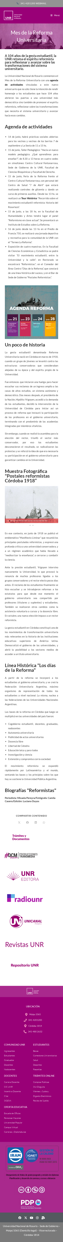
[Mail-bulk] (43, 1218)
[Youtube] (31, 1218)
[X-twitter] (26, 1218)
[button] (8, 505)
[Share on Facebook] (27, 822)
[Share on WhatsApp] (44, 822)
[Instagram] (37, 1218)
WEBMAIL (41, 3)
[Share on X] (19, 822)
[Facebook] (20, 1218)
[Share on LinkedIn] (35, 822)
